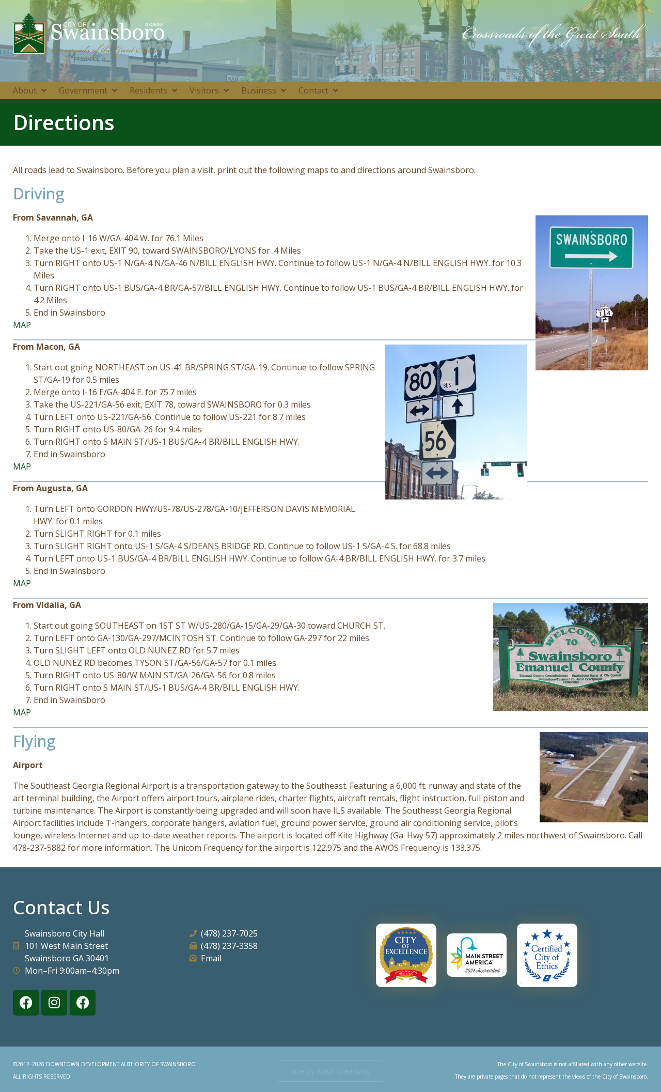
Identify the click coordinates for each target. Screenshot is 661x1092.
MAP (22, 325)
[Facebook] (26, 1003)
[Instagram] (54, 1003)
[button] (31, 90)
